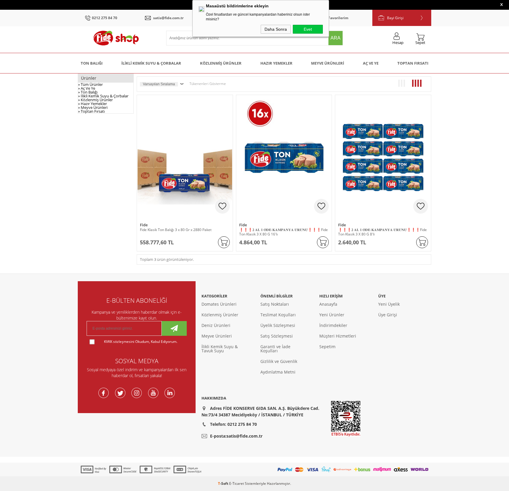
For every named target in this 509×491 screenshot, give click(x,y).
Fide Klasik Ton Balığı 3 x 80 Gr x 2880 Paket (175, 230)
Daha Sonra (276, 29)
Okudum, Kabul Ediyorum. (140, 341)
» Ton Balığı (87, 92)
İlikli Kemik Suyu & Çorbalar (151, 63)
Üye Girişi (387, 314)
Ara (335, 37)
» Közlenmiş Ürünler (95, 99)
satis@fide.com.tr (168, 17)
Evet (308, 29)
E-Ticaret (236, 483)
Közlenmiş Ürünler (221, 63)
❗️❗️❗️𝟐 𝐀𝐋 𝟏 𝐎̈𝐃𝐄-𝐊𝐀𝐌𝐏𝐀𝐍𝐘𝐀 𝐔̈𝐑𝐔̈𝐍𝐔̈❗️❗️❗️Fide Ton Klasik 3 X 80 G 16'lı (283, 232)
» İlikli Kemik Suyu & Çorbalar (103, 96)
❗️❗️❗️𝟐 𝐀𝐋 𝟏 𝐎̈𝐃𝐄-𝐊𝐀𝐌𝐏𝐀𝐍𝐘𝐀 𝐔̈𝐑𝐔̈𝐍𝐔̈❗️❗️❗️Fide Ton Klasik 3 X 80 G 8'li (382, 232)
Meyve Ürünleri (327, 63)
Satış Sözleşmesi (276, 336)
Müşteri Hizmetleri (337, 336)
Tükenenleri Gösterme (207, 83)
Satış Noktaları (274, 304)
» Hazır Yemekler (92, 103)
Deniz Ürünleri (215, 325)
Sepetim (327, 346)
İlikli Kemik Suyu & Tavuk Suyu (219, 348)
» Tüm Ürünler (90, 84)
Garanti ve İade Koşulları (275, 348)
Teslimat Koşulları (278, 314)
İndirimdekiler (333, 325)
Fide (144, 225)
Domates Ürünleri (219, 304)
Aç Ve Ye (371, 63)
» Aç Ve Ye (86, 88)
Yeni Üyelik (389, 304)
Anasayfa (328, 304)
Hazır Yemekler (276, 63)
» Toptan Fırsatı (91, 111)
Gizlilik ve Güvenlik (278, 361)
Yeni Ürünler (331, 314)
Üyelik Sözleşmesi (277, 325)
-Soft (223, 483)
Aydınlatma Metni (277, 372)
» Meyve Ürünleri (93, 107)
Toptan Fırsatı (412, 63)
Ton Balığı (92, 63)
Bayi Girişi (395, 17)
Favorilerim (338, 17)
